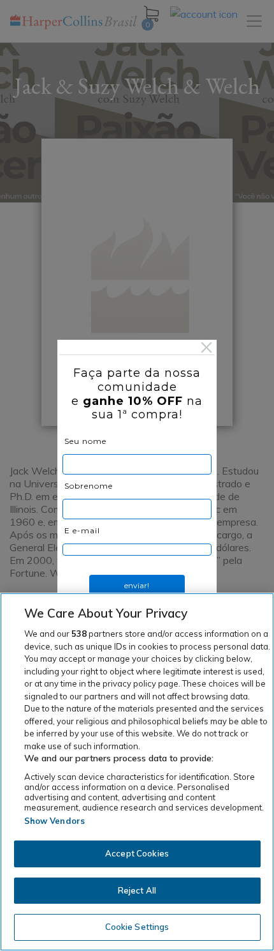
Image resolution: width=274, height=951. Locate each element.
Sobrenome (88, 486)
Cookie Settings (137, 927)
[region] (137, 772)
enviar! (136, 585)
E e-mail (82, 530)
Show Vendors (54, 821)
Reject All (137, 890)
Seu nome (85, 441)
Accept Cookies (137, 853)
